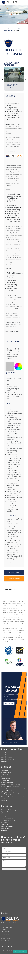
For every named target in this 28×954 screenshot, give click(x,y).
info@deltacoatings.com (6, 938)
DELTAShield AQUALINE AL (8, 753)
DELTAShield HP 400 (6, 755)
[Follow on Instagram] (2, 946)
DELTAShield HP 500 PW (8, 757)
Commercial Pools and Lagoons (10, 810)
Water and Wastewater (7, 826)
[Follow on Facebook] (11, 946)
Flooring (3, 816)
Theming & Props (6, 772)
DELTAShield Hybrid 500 (8, 759)
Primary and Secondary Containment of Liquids (12, 797)
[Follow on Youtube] (8, 946)
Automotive (4, 770)
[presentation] (2, 79)
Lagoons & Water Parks (7, 791)
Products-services (12, 29)
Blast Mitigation (5, 778)
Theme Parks (4, 822)
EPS (2, 776)
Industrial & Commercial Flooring (10, 785)
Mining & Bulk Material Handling (10, 793)
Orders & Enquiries (14, 572)
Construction (5, 814)
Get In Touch (9, 703)
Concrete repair (5, 774)
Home (5, 29)
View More (4, 761)
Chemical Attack (5, 781)
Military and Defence (7, 818)
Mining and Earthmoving (8, 820)
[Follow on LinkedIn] (5, 946)
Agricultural (4, 812)
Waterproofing (5, 828)
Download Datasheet (14, 579)
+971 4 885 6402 (5, 940)
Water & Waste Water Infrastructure (11, 795)
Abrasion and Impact (7, 783)
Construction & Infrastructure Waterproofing (14, 789)
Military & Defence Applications (10, 787)
